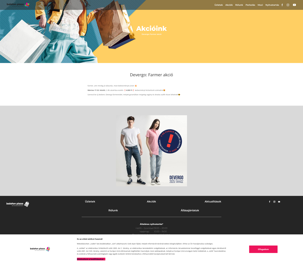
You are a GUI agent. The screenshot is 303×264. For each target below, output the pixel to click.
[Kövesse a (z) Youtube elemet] (279, 202)
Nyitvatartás (272, 5)
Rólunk (239, 5)
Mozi (260, 5)
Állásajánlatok (190, 210)
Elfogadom (263, 249)
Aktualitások (213, 201)
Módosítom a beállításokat (90, 259)
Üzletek (218, 5)
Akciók (229, 5)
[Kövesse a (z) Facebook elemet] (270, 202)
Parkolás (250, 5)
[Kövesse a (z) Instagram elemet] (274, 202)
